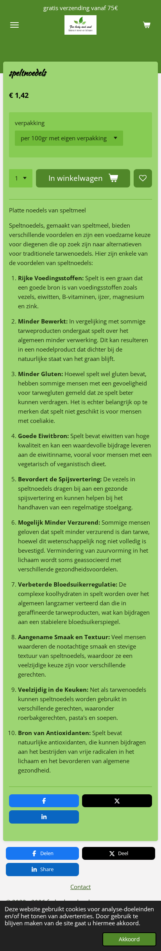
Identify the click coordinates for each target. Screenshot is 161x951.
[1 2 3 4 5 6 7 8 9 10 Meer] (20, 178)
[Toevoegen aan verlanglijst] (143, 178)
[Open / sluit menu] (14, 25)
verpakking (30, 123)
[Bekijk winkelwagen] (146, 25)
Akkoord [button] (129, 939)
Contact (80, 887)
